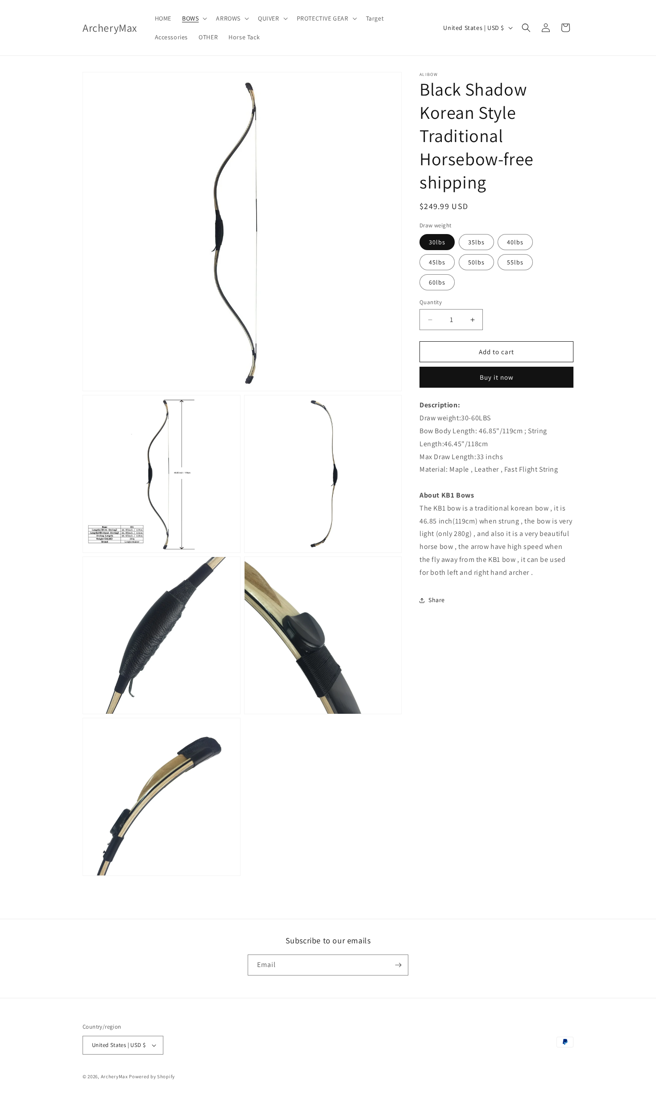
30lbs (437, 242)
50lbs (476, 262)
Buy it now (497, 377)
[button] (194, 18)
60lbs (437, 282)
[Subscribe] (398, 965)
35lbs (476, 242)
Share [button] (436, 600)
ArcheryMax (114, 1076)
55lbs (515, 262)
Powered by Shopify (152, 1076)
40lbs (515, 242)
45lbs (437, 262)
